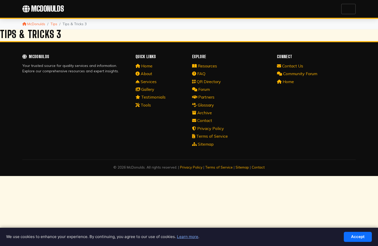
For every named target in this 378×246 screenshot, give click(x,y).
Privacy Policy (210, 128)
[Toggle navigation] (348, 9)
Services (149, 81)
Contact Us (292, 65)
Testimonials (153, 97)
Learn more (187, 236)
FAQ (201, 73)
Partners (206, 97)
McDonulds (47, 8)
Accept (358, 236)
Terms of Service (212, 136)
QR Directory (209, 81)
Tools (146, 105)
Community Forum (300, 73)
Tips (53, 24)
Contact (204, 120)
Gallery (147, 89)
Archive (204, 112)
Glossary (206, 105)
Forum (204, 89)
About (146, 73)
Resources (207, 65)
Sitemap (206, 144)
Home (146, 65)
